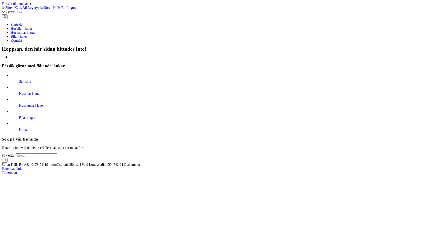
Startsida (25, 81)
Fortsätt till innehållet (16, 4)
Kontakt (24, 129)
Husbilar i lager (30, 93)
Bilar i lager (27, 118)
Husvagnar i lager (31, 105)
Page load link (12, 168)
